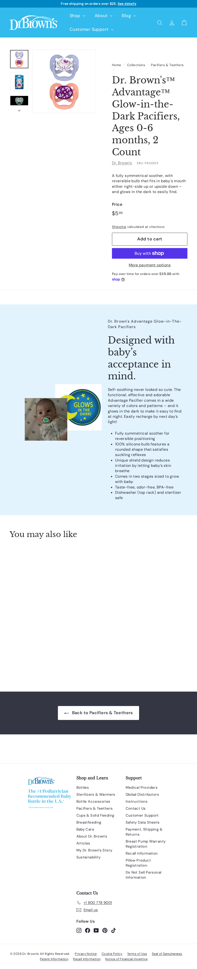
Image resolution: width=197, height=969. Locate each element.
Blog (127, 16)
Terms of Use (137, 954)
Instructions (137, 801)
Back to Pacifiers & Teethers (102, 713)
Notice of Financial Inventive (126, 959)
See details (127, 3)
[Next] (19, 109)
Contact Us (136, 808)
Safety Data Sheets (143, 822)
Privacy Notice (86, 954)
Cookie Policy (112, 954)
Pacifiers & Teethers (167, 65)
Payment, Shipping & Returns (144, 832)
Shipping (119, 227)
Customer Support (90, 29)
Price (117, 204)
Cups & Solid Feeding (95, 815)
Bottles (82, 787)
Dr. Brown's (122, 162)
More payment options (150, 265)
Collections (136, 65)
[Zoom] (64, 81)
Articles (83, 843)
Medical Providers (142, 787)
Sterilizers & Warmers (95, 794)
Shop (75, 16)
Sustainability (88, 857)
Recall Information (142, 853)
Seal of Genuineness (167, 954)
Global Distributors (142, 794)
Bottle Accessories (93, 801)
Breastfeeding (88, 822)
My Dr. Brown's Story (94, 850)
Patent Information (54, 959)
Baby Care (85, 829)
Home (116, 65)
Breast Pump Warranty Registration (146, 844)
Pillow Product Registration (138, 863)
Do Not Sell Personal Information (143, 875)
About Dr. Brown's (91, 836)
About (102, 16)
